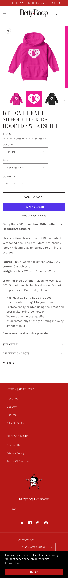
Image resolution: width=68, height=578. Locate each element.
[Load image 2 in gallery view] (34, 99)
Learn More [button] (12, 563)
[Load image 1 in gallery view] (16, 99)
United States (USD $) (32, 546)
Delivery (12, 406)
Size (5, 160)
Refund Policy (15, 422)
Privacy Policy (15, 453)
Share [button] (10, 362)
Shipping (20, 139)
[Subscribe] (57, 509)
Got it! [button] (34, 572)
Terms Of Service (18, 461)
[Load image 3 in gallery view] (52, 99)
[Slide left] (3, 100)
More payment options (34, 215)
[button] (4, 13)
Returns (12, 414)
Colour (8, 144)
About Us (12, 398)
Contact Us (13, 445)
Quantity (9, 176)
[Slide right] (64, 100)
